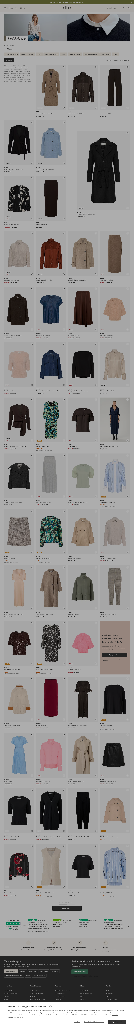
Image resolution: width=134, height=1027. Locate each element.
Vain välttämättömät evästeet (94, 1022)
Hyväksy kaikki (117, 1022)
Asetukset (77, 1022)
